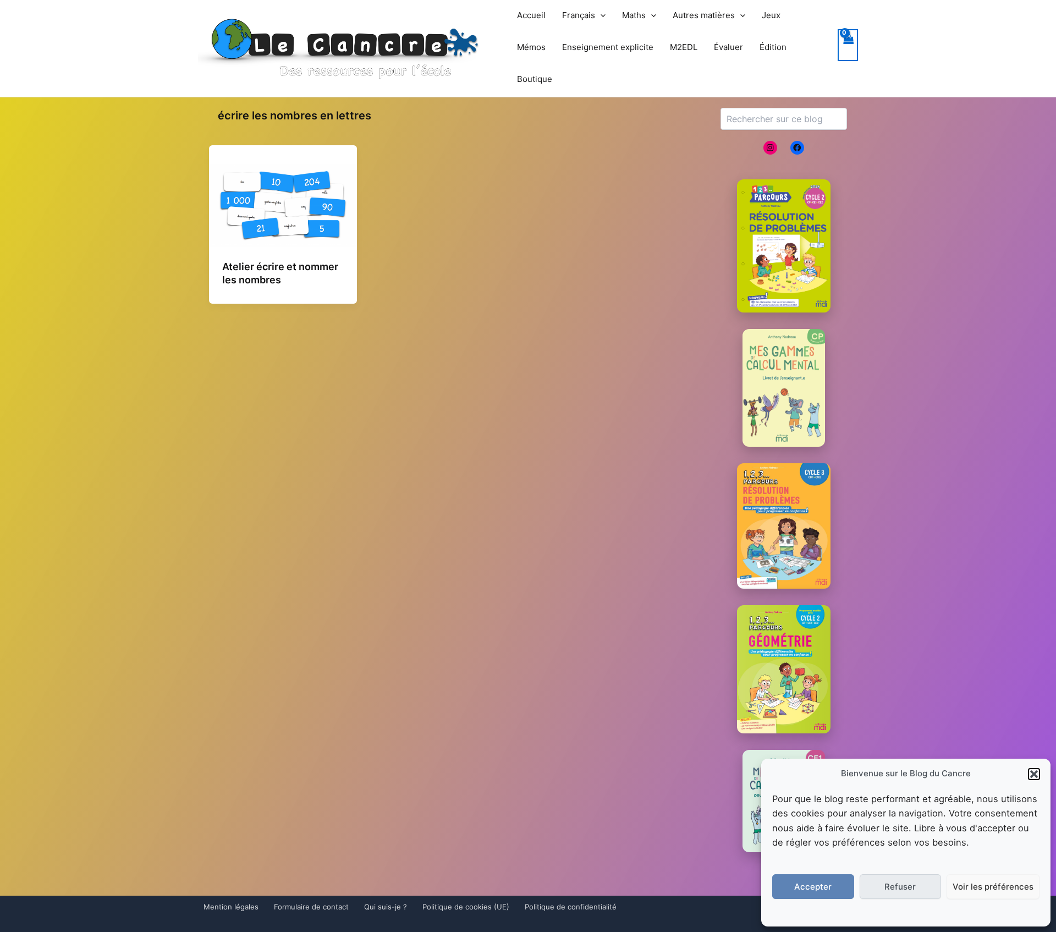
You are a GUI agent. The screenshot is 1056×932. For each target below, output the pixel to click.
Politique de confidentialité (571, 906)
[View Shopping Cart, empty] (848, 45)
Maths (634, 15)
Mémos (531, 47)
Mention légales (231, 906)
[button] (1034, 774)
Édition (773, 47)
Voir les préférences (993, 886)
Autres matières (704, 15)
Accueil (531, 15)
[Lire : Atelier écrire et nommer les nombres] (283, 204)
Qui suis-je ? (385, 906)
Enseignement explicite (607, 47)
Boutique (534, 79)
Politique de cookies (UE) (465, 906)
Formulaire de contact (311, 906)
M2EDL (683, 47)
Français (578, 15)
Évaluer (728, 47)
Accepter (813, 886)
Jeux (771, 15)
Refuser (900, 886)
